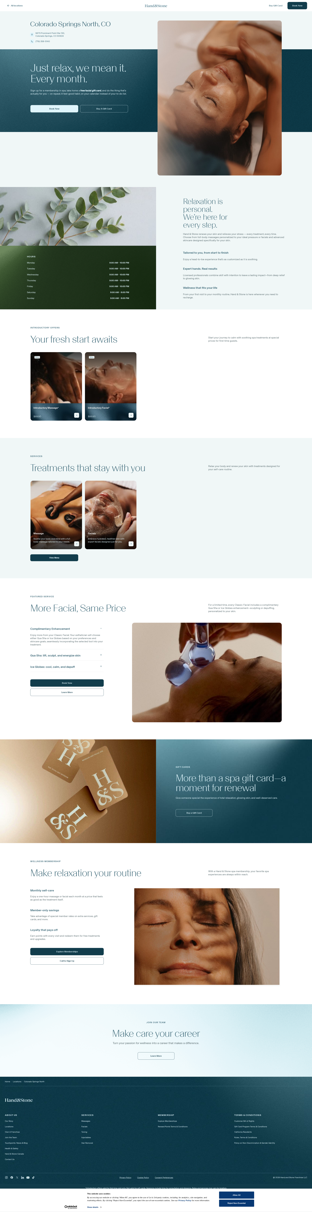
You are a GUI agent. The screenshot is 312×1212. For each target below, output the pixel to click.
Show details (92, 1207)
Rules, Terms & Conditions (245, 1137)
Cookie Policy (143, 1177)
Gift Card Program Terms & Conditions (250, 1126)
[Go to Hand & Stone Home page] (156, 5)
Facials (84, 1126)
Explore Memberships (167, 1121)
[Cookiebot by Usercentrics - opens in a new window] (71, 1207)
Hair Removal (87, 1143)
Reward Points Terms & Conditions (173, 1126)
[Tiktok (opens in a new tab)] (33, 1177)
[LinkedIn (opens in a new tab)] (22, 1177)
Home (7, 1081)
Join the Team (11, 1137)
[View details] (76, 415)
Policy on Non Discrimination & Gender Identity (254, 1143)
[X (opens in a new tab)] (17, 1177)
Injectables (86, 1137)
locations (17, 1081)
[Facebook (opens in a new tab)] (11, 1177)
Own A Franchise (12, 1132)
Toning (84, 1132)
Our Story (9, 1121)
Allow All (236, 1195)
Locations (9, 1126)
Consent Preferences (164, 1177)
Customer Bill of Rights (244, 1121)
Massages (85, 1121)
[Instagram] (6, 1177)
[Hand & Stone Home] (19, 1100)
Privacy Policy (125, 1177)
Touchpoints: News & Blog (16, 1143)
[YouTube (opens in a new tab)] (27, 1177)
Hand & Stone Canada (14, 1154)
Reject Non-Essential (237, 1203)
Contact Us (9, 1159)
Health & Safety (11, 1148)
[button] (67, 628)
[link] (56, 386)
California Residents (243, 1132)
